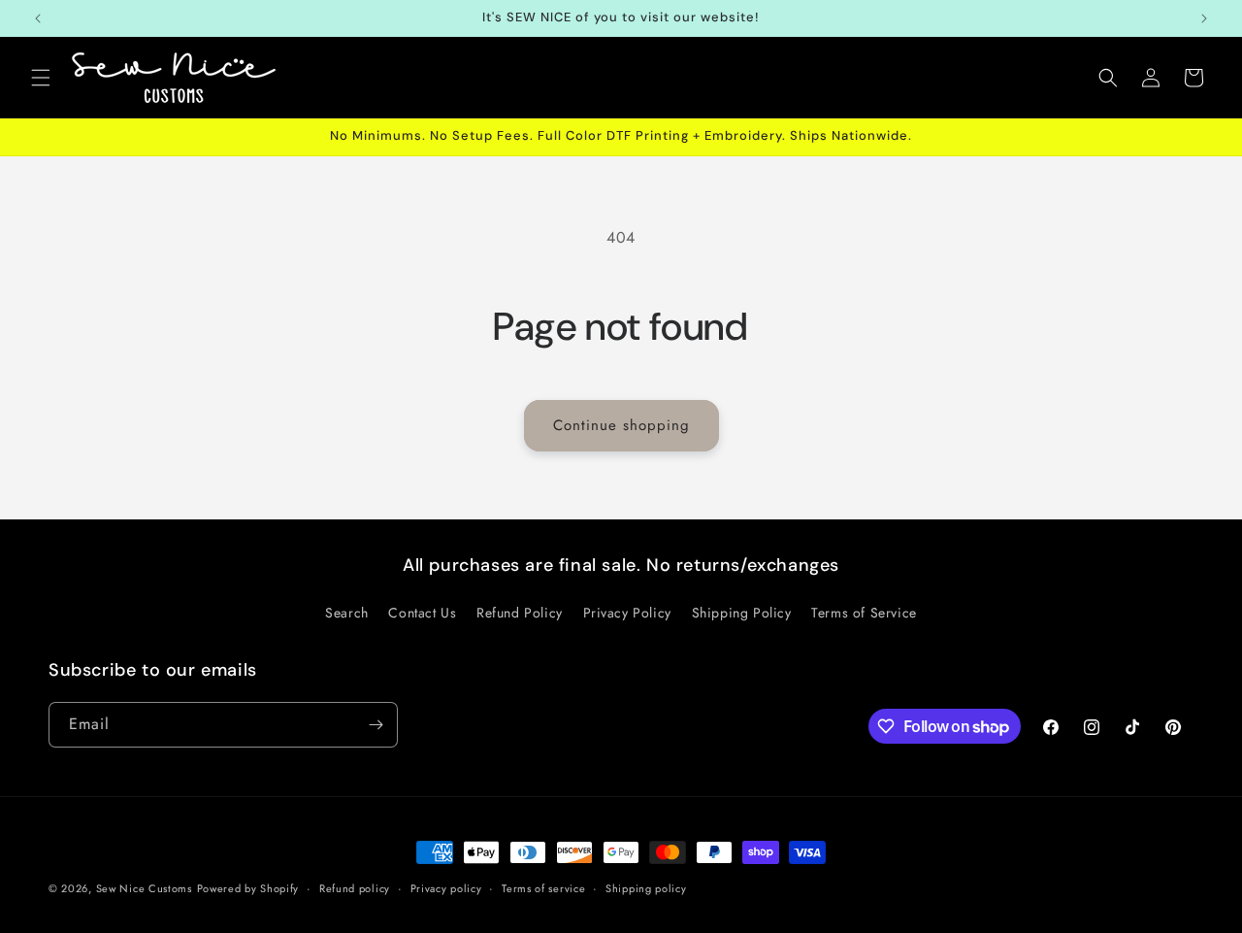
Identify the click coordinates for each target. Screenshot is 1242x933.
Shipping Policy (742, 612)
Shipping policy (646, 888)
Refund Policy (519, 612)
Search (347, 612)
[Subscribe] (375, 725)
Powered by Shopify (248, 888)
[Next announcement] (1204, 18)
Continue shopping (621, 425)
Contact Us (422, 612)
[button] (40, 77)
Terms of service (543, 888)
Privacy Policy (627, 612)
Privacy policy (446, 888)
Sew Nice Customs (144, 888)
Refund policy (354, 888)
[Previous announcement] (37, 18)
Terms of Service (864, 612)
